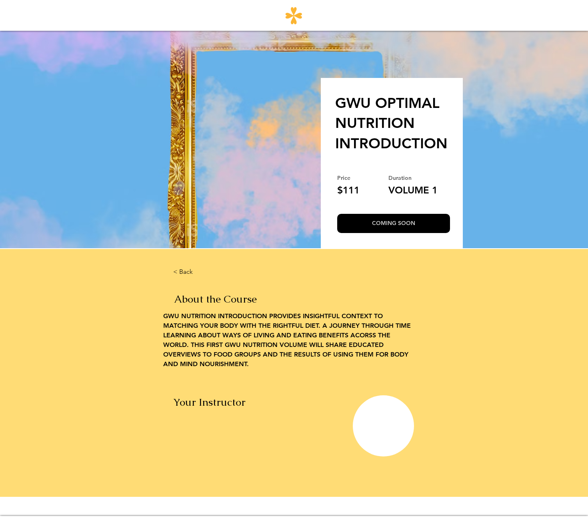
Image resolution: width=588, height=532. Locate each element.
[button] (393, 223)
